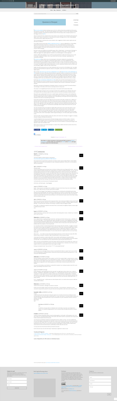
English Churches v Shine (65, 71)
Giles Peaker (76, 20)
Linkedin (63, 141)
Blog (54, 10)
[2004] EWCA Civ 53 (49, 71)
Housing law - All (63, 137)
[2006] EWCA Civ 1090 (46, 79)
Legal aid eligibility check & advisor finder (41, 373)
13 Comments (75, 24)
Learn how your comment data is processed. (53, 362)
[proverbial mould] (37, 59)
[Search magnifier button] (77, 13)
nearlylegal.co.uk (71, 388)
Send (109, 394)
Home (51, 10)
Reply (81, 155)
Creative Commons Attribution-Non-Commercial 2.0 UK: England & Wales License (71, 386)
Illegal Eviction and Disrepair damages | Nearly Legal (43, 334)
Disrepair (57, 137)
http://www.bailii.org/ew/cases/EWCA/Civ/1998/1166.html (45, 158)
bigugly (35, 211)
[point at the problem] (38, 30)
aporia (44, 33)
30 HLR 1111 (54, 43)
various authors (69, 385)
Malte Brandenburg (72, 390)
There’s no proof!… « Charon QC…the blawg (41, 333)
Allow (113, 1)
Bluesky (69, 141)
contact (35, 186)
